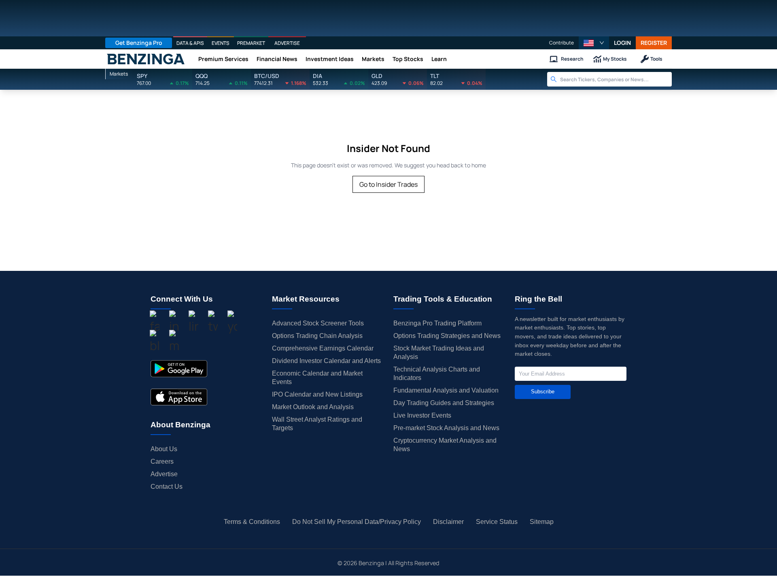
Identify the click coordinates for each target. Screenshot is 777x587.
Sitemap (542, 521)
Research (572, 58)
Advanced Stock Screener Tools (318, 323)
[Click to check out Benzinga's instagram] (174, 323)
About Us (164, 449)
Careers (162, 461)
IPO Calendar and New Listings (317, 394)
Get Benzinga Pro (138, 42)
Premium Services (223, 59)
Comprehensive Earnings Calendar (323, 348)
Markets (373, 59)
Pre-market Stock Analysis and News (446, 427)
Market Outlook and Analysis (313, 406)
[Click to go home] (146, 59)
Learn (439, 59)
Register (654, 42)
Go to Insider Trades (388, 184)
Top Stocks (408, 59)
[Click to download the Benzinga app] (179, 369)
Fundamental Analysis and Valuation (446, 390)
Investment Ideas (330, 59)
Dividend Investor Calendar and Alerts (326, 360)
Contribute (561, 42)
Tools (656, 58)
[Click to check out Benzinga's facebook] (154, 323)
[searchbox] (616, 79)
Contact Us (167, 486)
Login (622, 42)
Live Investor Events (422, 415)
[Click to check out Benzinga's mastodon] (174, 342)
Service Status (497, 521)
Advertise (164, 474)
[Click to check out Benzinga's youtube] (232, 323)
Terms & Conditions (252, 521)
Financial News (277, 59)
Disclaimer (448, 521)
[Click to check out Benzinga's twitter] (213, 323)
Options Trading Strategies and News (447, 335)
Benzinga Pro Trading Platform (437, 323)
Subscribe (542, 392)
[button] (594, 42)
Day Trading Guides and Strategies (443, 402)
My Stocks (615, 58)
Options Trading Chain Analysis (317, 335)
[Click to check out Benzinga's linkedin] (193, 323)
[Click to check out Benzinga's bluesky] (154, 342)
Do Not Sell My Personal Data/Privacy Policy (356, 521)
